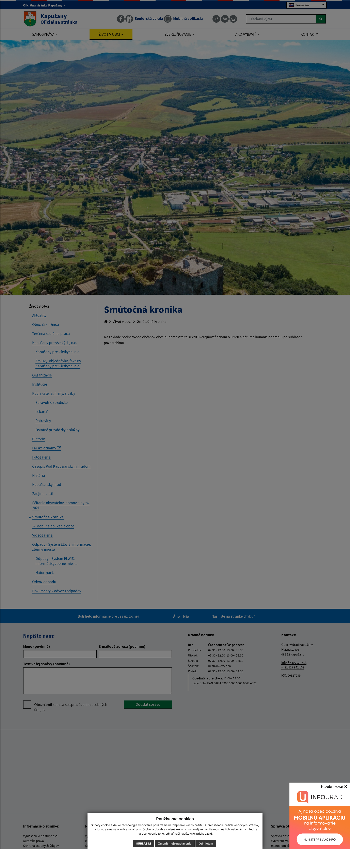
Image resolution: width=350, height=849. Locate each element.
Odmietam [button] (206, 843)
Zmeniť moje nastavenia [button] (174, 843)
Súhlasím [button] (143, 843)
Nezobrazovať (332, 786)
